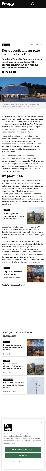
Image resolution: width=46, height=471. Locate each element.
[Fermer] (41, 422)
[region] (23, 444)
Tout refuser (23, 455)
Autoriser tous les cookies (23, 449)
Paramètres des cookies (23, 462)
